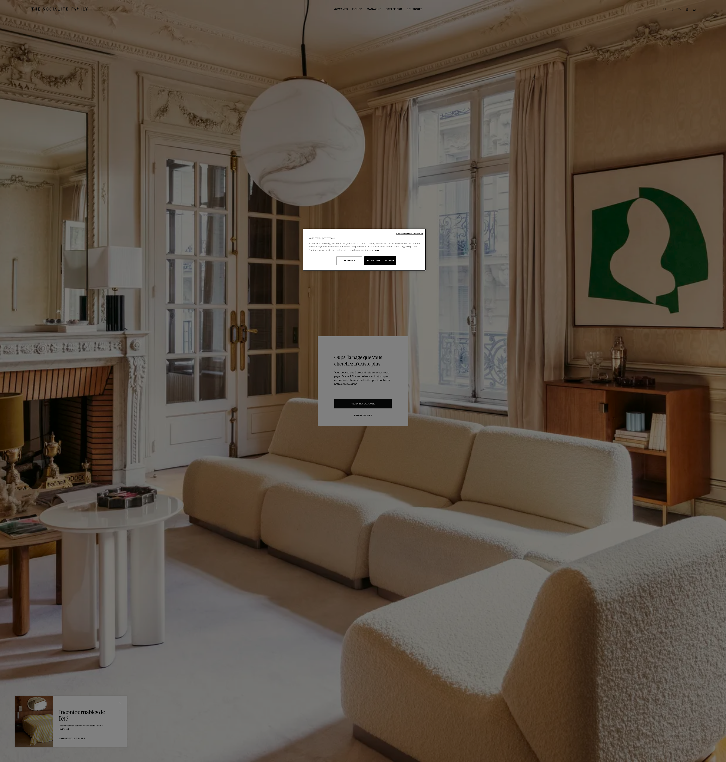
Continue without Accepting (409, 233)
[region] (364, 250)
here (377, 250)
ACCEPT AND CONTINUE (380, 260)
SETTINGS (349, 260)
